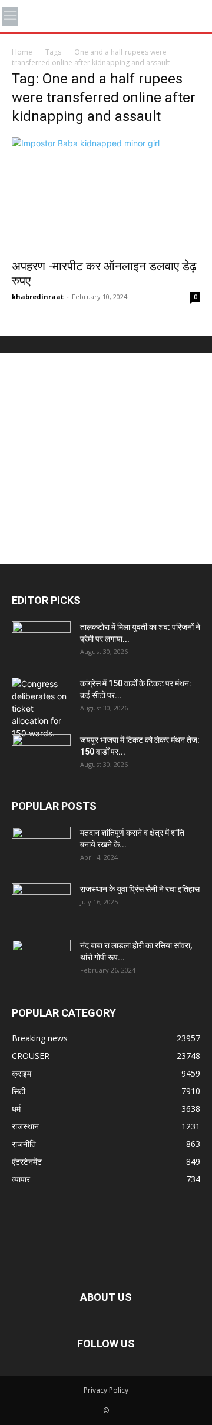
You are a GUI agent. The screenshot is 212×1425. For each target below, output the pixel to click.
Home (22, 52)
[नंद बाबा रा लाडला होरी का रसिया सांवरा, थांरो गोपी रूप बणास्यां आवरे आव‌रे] (41, 960)
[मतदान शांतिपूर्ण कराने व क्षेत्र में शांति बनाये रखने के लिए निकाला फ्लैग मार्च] (41, 847)
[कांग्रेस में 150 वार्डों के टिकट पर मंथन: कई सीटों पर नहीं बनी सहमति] (41, 708)
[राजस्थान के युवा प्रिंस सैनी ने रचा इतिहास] (41, 903)
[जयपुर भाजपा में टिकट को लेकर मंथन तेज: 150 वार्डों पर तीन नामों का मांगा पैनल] (41, 754)
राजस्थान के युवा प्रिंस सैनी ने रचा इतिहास (140, 889)
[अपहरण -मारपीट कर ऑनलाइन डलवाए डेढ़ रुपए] (106, 194)
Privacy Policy (106, 1390)
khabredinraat (38, 296)
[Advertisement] (106, 458)
